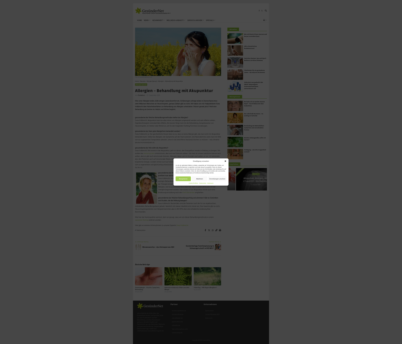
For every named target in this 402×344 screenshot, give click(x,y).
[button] (225, 161)
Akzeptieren (183, 179)
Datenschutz (202, 183)
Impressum (210, 183)
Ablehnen (199, 179)
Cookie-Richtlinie (193, 183)
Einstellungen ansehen (217, 179)
